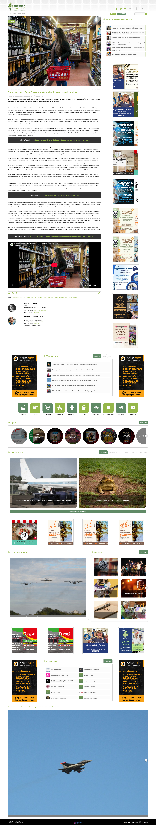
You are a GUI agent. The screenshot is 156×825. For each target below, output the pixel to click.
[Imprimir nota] (99, 293)
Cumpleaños (27, 297)
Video (45, 297)
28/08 (73, 436)
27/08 (55, 435)
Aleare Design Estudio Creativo (60, 675)
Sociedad (103, 452)
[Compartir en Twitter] (9, 293)
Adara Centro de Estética (91, 669)
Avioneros (143, 452)
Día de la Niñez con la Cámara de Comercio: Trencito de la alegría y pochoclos (75, 391)
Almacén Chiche (89, 675)
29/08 (108, 435)
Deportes (134, 452)
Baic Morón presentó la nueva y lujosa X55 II (62, 195)
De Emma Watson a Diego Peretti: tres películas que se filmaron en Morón (43, 500)
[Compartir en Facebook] (16, 293)
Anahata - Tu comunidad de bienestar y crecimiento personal (62, 681)
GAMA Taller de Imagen (40, 310)
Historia (40, 297)
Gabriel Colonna (73, 297)
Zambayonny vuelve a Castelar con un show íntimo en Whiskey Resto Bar (74, 364)
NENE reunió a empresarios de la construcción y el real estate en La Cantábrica (128, 43)
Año (109, 356)
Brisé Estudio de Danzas (58, 698)
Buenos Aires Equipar (90, 698)
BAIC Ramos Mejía (89, 692)
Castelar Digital (45, 309)
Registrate (122, 13)
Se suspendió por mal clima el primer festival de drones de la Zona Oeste (74, 369)
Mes (104, 356)
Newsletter (130, 13)
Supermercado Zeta (17, 297)
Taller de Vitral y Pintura (133, 615)
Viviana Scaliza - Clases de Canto (133, 593)
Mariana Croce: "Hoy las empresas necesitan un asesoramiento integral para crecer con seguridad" (127, 38)
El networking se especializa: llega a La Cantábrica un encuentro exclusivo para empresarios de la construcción (128, 49)
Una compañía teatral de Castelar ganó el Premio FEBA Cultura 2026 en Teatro (76, 375)
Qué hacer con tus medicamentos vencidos (124, 54)
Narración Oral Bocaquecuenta (106, 572)
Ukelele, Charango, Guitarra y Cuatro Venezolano (106, 593)
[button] (98, 51)
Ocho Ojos (36, 312)
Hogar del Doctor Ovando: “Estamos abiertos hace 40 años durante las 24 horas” (61, 237)
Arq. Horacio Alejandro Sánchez (94, 681)
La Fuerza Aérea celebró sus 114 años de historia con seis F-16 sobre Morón (75, 380)
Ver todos (143, 422)
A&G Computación (56, 669)
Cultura (125, 452)
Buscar (131, 8)
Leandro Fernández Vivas (60, 297)
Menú (141, 8)
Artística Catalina (89, 686)
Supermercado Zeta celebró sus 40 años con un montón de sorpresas (61, 140)
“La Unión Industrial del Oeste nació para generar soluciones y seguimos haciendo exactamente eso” (127, 27)
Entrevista (50, 297)
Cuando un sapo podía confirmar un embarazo (112, 500)
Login (113, 13)
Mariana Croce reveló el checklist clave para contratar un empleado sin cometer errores (128, 32)
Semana (97, 356)
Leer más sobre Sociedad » (78, 511)
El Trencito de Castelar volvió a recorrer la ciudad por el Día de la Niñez (73, 385)
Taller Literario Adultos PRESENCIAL (106, 615)
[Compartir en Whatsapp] (13, 293)
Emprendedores (114, 452)
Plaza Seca (34, 297)
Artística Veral (55, 692)
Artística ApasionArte (57, 686)
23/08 (19, 435)
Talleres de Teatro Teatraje (133, 572)
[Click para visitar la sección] (23, 408)
